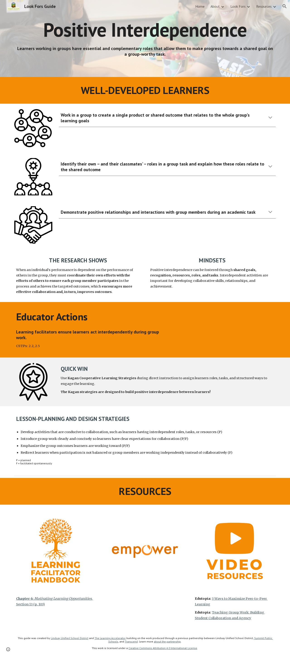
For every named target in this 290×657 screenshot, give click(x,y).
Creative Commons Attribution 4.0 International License (162, 648)
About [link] (215, 6)
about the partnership (167, 641)
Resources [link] (264, 6)
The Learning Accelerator (109, 638)
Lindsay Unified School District (69, 638)
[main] (145, 29)
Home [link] (200, 6)
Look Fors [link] (238, 6)
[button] (284, 6)
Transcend (131, 641)
